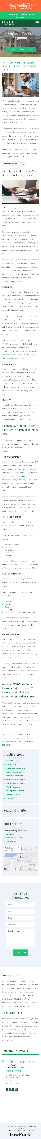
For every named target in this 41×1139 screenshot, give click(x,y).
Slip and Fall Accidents (15, 783)
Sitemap (32, 1130)
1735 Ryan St (9, 834)
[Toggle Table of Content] (22, 164)
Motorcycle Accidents (15, 779)
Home (5, 63)
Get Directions (13, 1071)
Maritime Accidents (14, 776)
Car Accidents (12, 761)
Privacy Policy (21, 1130)
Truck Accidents (13, 787)
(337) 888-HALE (12, 1084)
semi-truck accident (24, 239)
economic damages (17, 115)
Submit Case (20, 953)
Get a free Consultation (20, 50)
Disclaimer (10, 1130)
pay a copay (22, 476)
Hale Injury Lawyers (20, 1061)
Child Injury (11, 764)
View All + (10, 798)
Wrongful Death (13, 794)
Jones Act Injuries (13, 772)
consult (21, 738)
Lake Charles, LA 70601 (13, 838)
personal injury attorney (12, 741)
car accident (28, 643)
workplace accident (28, 143)
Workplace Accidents (15, 791)
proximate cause (32, 295)
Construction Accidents (16, 768)
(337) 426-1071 (20, 17)
